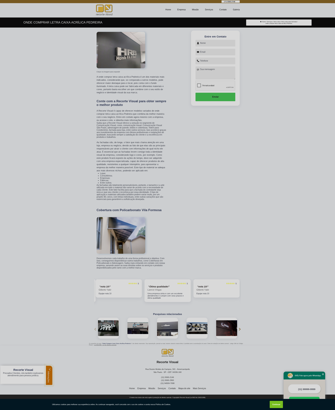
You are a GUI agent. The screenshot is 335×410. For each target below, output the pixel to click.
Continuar (276, 404)
